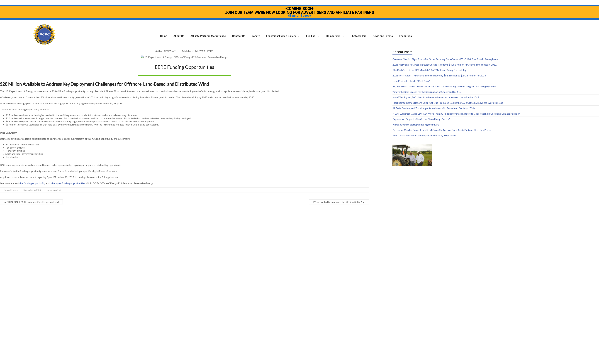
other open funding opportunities (67, 183)
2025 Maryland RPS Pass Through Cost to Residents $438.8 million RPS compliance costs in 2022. (444, 64)
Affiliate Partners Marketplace (208, 36)
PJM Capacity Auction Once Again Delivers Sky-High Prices (424, 135)
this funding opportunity (32, 183)
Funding (310, 36)
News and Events (383, 36)
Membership (333, 36)
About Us (178, 36)
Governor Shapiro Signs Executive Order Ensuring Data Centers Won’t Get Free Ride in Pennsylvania (445, 59)
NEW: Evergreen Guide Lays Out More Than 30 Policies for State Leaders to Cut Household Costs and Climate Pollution (456, 113)
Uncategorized (54, 190)
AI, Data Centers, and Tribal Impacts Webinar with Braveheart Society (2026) (433, 108)
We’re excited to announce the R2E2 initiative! (339, 201)
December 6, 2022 (32, 190)
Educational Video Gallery (281, 36)
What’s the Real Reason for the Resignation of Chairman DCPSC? (426, 91)
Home (163, 36)
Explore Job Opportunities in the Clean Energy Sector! (421, 119)
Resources (405, 36)
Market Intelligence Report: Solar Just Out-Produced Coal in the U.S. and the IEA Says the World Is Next (447, 102)
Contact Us (238, 36)
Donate (255, 36)
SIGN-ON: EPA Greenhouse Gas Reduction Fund (31, 201)
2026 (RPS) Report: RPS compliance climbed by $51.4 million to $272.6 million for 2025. (439, 75)
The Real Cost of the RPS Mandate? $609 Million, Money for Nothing (429, 70)
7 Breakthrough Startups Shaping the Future (415, 124)
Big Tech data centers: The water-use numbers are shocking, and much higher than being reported (444, 86)
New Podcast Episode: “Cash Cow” (411, 80)
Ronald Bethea (11, 190)
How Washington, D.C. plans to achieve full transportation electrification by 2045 (435, 97)
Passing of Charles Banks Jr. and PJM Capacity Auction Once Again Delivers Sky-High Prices (441, 129)
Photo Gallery (358, 36)
